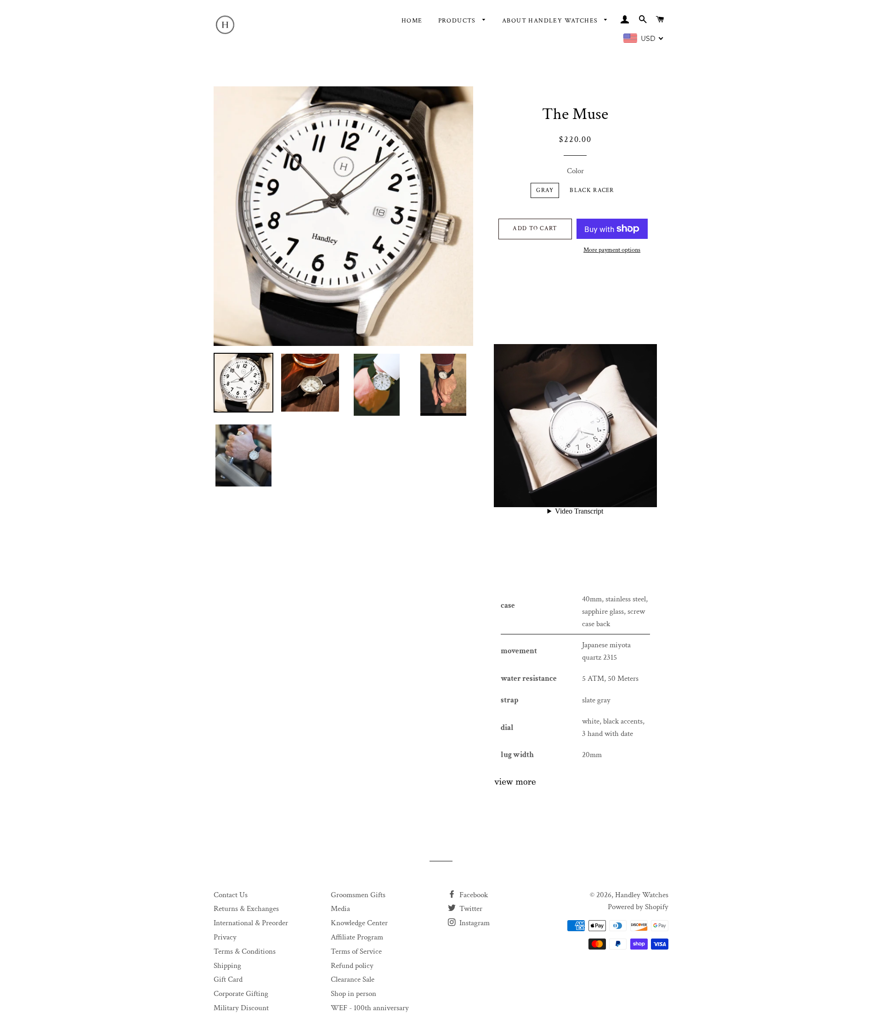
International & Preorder (251, 923)
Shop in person (353, 994)
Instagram (474, 923)
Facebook (473, 895)
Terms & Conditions (245, 951)
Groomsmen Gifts (358, 895)
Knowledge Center (359, 923)
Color (575, 171)
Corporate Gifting (241, 994)
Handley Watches (641, 895)
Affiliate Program (357, 937)
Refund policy (352, 966)
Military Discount (241, 1008)
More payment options (611, 250)
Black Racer (592, 190)
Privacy (225, 937)
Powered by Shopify (638, 907)
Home (412, 21)
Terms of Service (356, 951)
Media (340, 909)
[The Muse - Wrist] (515, 783)
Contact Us (231, 895)
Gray (545, 190)
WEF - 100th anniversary (370, 1008)
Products (458, 21)
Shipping (227, 966)
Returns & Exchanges (246, 909)
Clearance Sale (352, 979)
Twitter (470, 909)
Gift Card (228, 979)
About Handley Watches (551, 21)
